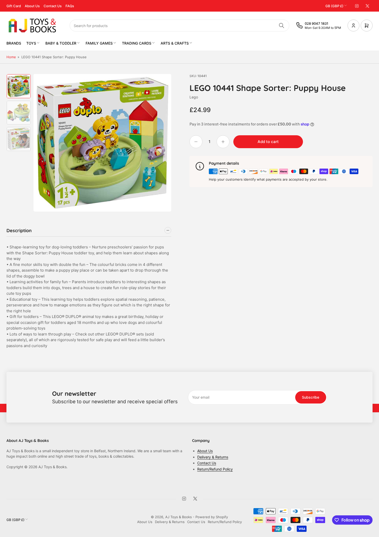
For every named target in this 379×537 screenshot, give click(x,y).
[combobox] (179, 25)
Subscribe (310, 397)
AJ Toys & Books (178, 517)
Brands (13, 43)
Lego (194, 97)
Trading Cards (136, 43)
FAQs (69, 6)
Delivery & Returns (212, 457)
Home (11, 57)
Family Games (99, 43)
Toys (31, 43)
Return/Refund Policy (215, 469)
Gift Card (13, 6)
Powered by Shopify (211, 517)
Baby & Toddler (60, 43)
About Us (32, 6)
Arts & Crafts (175, 43)
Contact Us (53, 6)
